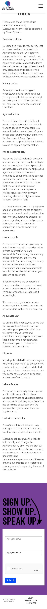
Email (7, 546)
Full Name (9, 534)
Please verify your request (15, 560)
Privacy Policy (31, 600)
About (30, 598)
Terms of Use (30, 603)
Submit (10, 580)
